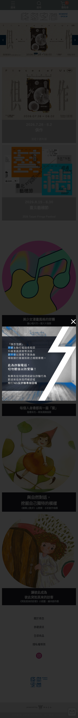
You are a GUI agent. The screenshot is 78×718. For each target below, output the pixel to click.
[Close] (73, 321)
